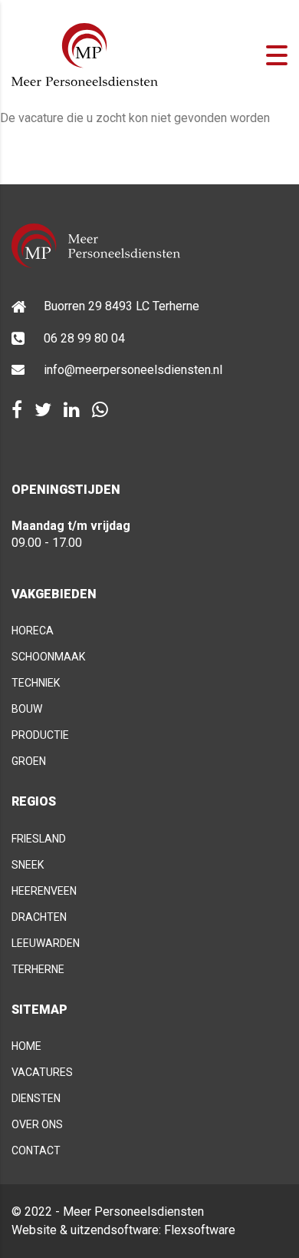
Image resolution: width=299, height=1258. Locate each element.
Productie (40, 735)
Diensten (36, 1098)
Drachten (39, 917)
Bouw (27, 709)
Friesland (39, 839)
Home (26, 1046)
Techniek (36, 683)
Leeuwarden (46, 943)
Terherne (38, 969)
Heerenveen (44, 891)
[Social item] (17, 410)
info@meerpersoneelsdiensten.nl (133, 370)
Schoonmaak (48, 657)
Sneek (28, 865)
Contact (36, 1150)
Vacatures (42, 1072)
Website (34, 1230)
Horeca (33, 630)
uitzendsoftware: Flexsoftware (153, 1230)
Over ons (37, 1124)
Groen (29, 761)
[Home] (85, 54)
